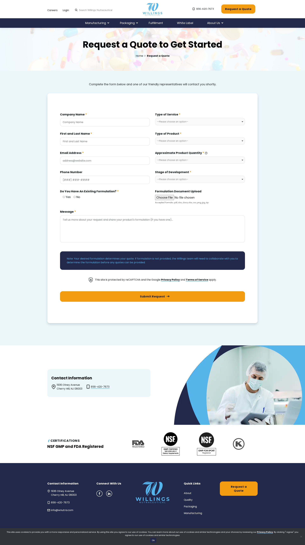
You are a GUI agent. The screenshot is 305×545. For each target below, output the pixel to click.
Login (66, 10)
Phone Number (71, 172)
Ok (153, 540)
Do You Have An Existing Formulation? (89, 191)
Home (139, 56)
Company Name (73, 114)
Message (68, 212)
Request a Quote (238, 9)
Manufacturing (193, 513)
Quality (188, 500)
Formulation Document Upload (178, 191)
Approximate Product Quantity (179, 153)
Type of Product (168, 134)
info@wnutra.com (62, 510)
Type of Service (167, 114)
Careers (52, 10)
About (187, 493)
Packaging (190, 506)
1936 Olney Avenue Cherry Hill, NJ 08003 (64, 493)
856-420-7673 (205, 8)
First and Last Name (76, 134)
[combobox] (200, 121)
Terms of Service (197, 280)
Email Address (72, 153)
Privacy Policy (170, 280)
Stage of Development (173, 172)
